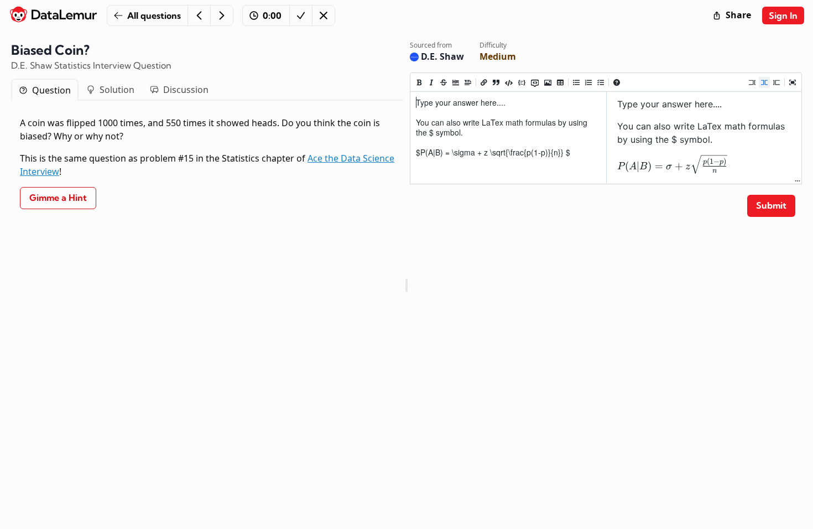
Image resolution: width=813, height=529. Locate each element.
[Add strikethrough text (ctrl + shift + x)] (443, 82)
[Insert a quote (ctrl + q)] (496, 82)
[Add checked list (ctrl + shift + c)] (600, 82)
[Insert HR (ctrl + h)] (455, 82)
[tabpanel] (207, 163)
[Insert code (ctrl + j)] (509, 82)
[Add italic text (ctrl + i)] (431, 82)
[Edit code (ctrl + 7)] (752, 82)
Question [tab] (51, 90)
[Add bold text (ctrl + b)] (419, 82)
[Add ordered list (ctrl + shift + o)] (588, 82)
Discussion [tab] (186, 90)
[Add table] (560, 82)
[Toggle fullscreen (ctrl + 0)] (792, 82)
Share (738, 15)
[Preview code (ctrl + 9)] (776, 82)
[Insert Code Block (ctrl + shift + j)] (522, 82)
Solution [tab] (117, 90)
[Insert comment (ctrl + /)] (535, 82)
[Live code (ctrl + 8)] (764, 82)
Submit (771, 205)
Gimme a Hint (58, 197)
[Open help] (616, 82)
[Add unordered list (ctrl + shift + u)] (576, 82)
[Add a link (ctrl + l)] (483, 82)
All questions (154, 15)
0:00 (272, 15)
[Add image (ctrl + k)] (548, 82)
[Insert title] (467, 82)
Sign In (783, 15)
